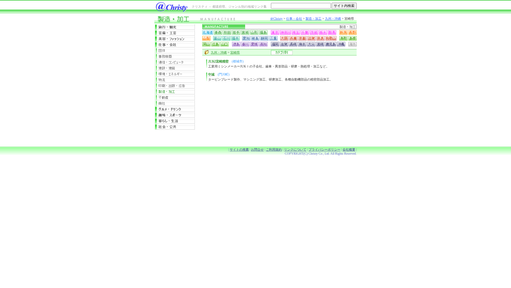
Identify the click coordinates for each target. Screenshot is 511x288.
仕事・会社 (294, 19)
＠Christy (276, 19)
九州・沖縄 (333, 19)
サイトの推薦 (239, 149)
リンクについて (295, 149)
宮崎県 (235, 52)
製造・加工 (314, 19)
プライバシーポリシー (324, 149)
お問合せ (257, 149)
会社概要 (349, 149)
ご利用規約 (274, 149)
